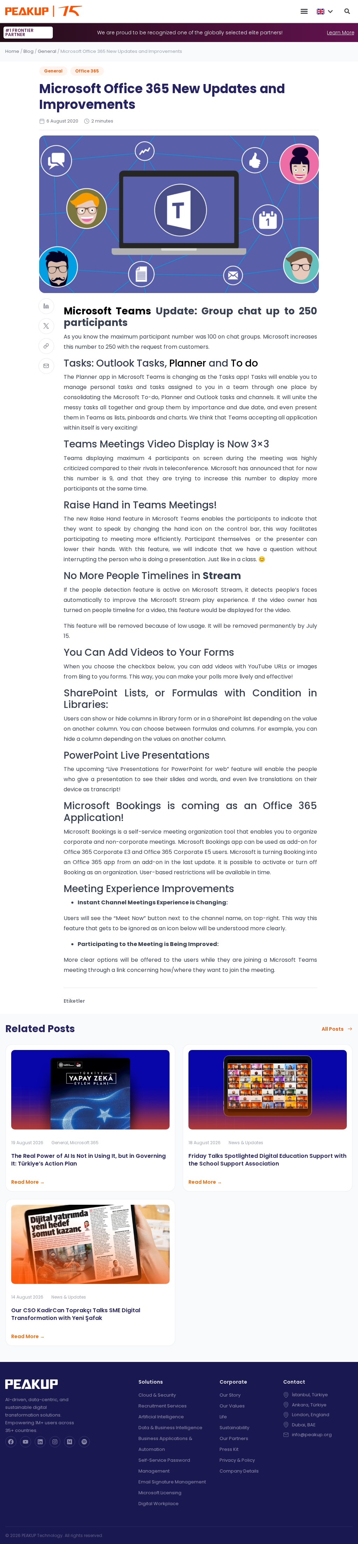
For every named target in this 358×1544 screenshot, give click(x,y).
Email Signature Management (172, 1482)
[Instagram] (54, 1441)
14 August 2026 (27, 1297)
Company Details (239, 1471)
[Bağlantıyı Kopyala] (46, 346)
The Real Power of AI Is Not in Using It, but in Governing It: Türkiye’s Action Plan (88, 1160)
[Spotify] (84, 1441)
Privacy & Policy (237, 1460)
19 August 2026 (27, 1143)
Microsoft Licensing (159, 1492)
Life (223, 1416)
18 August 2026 (204, 1143)
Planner (187, 363)
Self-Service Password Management (164, 1465)
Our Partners (234, 1438)
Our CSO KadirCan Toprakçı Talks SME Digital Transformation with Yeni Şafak (75, 1314)
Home (12, 51)
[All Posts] (350, 1029)
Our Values (232, 1406)
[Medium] (69, 1441)
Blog (28, 51)
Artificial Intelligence (161, 1416)
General (47, 51)
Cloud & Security (157, 1395)
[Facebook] (10, 1441)
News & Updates (246, 1143)
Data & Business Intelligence (170, 1427)
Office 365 (87, 71)
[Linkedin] (40, 1441)
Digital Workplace (158, 1503)
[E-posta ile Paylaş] (46, 366)
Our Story (230, 1395)
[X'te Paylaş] (46, 326)
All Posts (333, 1028)
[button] (304, 11)
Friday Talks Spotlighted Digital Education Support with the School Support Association (267, 1160)
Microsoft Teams (107, 311)
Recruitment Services (162, 1406)
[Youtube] (25, 1441)
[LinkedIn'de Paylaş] (46, 306)
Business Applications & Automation (165, 1444)
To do (244, 363)
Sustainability (234, 1427)
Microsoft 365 (84, 1143)
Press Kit (229, 1449)
